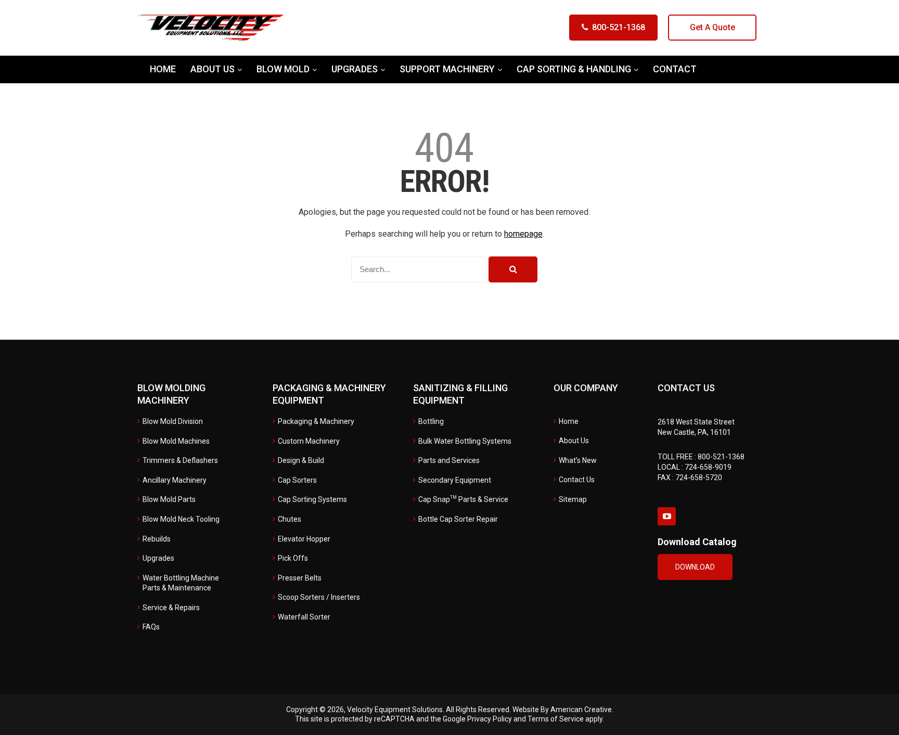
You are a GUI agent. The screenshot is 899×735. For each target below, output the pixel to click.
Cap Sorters (297, 480)
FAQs (151, 627)
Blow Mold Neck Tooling (181, 519)
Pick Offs (293, 558)
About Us (574, 440)
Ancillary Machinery (175, 480)
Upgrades (158, 558)
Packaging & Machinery (316, 421)
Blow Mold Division (173, 421)
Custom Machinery (309, 441)
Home (569, 421)
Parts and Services (449, 460)
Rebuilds (157, 539)
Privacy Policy (489, 719)
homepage (523, 234)
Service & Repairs (171, 607)
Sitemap (573, 499)
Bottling (431, 421)
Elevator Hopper (304, 539)
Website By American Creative (562, 709)
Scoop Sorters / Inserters (319, 597)
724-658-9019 (708, 467)
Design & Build (301, 460)
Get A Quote (712, 27)
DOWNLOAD (695, 567)
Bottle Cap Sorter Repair (458, 519)
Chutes (289, 519)
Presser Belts (300, 578)
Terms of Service (556, 719)
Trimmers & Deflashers (180, 460)
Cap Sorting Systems (312, 499)
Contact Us (577, 479)
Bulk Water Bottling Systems (464, 441)
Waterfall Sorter (304, 617)
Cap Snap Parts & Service (463, 499)
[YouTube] (667, 516)
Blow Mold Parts (169, 499)
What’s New (578, 460)
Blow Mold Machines (176, 441)
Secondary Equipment (454, 480)
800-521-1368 (618, 27)
